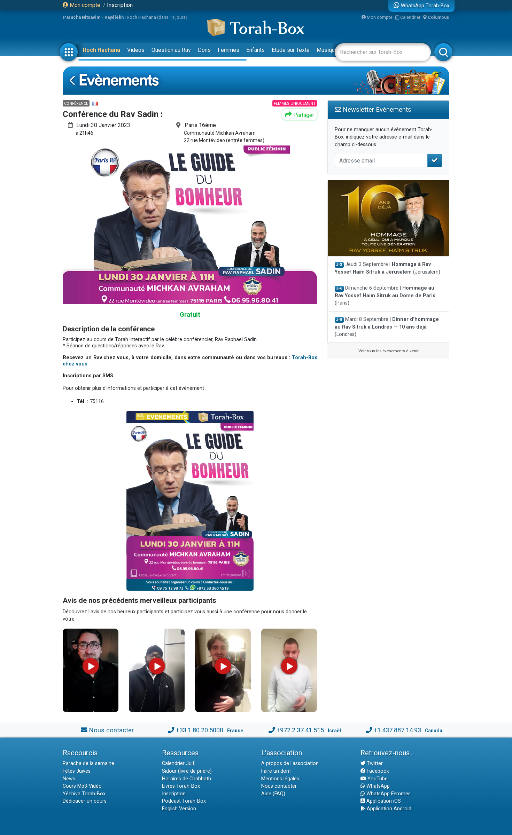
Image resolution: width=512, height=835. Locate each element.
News (69, 779)
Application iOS (383, 801)
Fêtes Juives (77, 771)
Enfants (255, 50)
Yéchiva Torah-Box (84, 794)
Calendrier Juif (178, 763)
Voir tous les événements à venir (388, 350)
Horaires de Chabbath (186, 779)
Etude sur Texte (291, 50)
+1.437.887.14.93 (397, 730)
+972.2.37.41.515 (300, 730)
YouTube (377, 779)
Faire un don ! (276, 771)
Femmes (228, 50)
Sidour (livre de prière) (187, 771)
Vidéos (136, 50)
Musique (327, 50)
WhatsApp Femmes (388, 794)
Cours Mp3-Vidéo (82, 786)
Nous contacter (111, 730)
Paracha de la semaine (88, 763)
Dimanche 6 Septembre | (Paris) (385, 295)
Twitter (374, 763)
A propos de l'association (290, 763)
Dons (204, 50)
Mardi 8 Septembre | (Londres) (387, 326)
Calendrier (409, 17)
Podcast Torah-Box (184, 801)
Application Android (388, 809)
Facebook (377, 771)
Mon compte (84, 5)
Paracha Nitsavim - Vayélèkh (93, 17)
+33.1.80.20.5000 (199, 730)
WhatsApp (377, 786)
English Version (179, 809)
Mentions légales (280, 779)
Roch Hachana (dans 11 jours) (157, 17)
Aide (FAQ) (273, 794)
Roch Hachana (101, 50)
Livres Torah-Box (181, 786)
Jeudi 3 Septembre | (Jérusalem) (387, 268)
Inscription (120, 5)
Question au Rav (171, 50)
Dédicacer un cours (85, 801)
